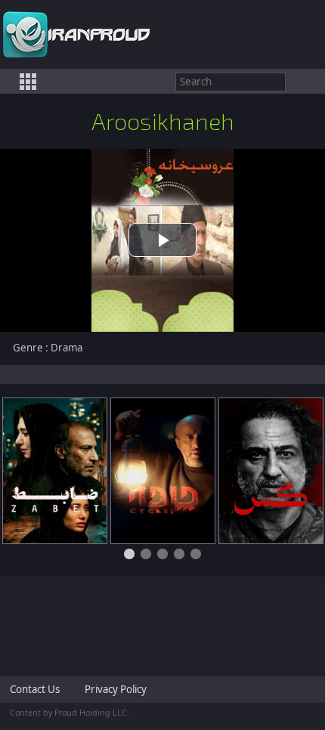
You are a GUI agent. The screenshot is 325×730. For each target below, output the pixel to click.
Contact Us (35, 689)
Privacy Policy (116, 689)
